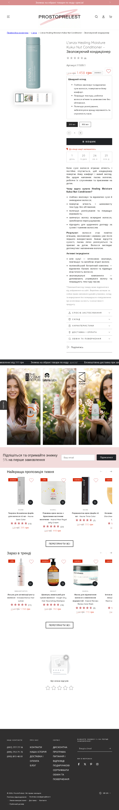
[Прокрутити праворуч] (109, 2)
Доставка (33, 800)
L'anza (34, 32)
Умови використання (18, 800)
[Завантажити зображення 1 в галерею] (19, 98)
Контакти (43, 800)
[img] (74, 58)
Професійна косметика (17, 32)
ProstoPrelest (19, 793)
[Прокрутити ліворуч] (9, 2)
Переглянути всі (59, 543)
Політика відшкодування (17, 797)
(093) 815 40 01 (15, 756)
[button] (96, 17)
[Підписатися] (110, 748)
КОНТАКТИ (36, 747)
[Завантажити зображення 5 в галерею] (47, 98)
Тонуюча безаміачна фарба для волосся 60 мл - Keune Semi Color (21, 516)
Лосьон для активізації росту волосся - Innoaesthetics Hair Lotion (20, 598)
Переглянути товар (30, 502)
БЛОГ (33, 765)
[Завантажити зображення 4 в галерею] (38, 98)
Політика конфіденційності (40, 797)
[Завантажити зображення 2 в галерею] (29, 98)
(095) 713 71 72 (15, 751)
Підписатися (106, 457)
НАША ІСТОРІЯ (38, 751)
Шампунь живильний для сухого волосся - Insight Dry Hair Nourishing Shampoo (53, 598)
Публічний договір (17, 804)
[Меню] (8, 17)
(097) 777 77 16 (15, 747)
